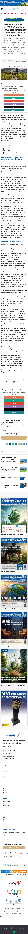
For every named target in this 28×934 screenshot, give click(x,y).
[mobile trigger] (2, 9)
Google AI (14, 101)
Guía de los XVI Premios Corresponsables (11, 727)
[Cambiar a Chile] (8, 13)
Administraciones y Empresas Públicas (11, 19)
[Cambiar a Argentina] (1, 13)
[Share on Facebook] (5, 60)
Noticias (7, 18)
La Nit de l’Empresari (17, 263)
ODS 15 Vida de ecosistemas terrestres (14, 21)
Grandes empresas (19, 18)
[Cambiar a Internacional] (25, 13)
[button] (9, 60)
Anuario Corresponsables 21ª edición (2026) (12, 534)
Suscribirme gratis (14, 438)
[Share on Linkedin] (16, 444)
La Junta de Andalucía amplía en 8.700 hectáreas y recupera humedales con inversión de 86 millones (9, 469)
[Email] (19, 444)
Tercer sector (20, 19)
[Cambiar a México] (18, 13)
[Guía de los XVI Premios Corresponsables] (14, 708)
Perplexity (14, 110)
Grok (14, 107)
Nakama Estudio (10, 910)
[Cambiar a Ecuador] (15, 13)
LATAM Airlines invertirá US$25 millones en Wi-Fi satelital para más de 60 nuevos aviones (9, 461)
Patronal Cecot (6, 265)
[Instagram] (15, 854)
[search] (22, 9)
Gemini (14, 104)
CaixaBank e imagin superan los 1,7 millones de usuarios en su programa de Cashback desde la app (9, 485)
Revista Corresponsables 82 (8, 646)
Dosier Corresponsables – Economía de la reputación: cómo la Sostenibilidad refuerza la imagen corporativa (13, 685)
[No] (26, 929)
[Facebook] (5, 854)
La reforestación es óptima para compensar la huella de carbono (13, 149)
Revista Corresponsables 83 (8, 608)
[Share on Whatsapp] (13, 444)
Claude (14, 95)
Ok (14, 931)
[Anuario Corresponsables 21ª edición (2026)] (14, 515)
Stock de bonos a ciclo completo (11, 152)
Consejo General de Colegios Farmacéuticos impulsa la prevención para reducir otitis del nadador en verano (9, 477)
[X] (10, 854)
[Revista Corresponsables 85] (14, 554)
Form (1, 916)
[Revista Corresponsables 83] (14, 591)
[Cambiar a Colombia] (12, 13)
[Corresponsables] (14, 8)
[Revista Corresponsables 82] (14, 628)
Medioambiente (12, 18)
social (19, 357)
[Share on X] (7, 60)
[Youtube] (21, 854)
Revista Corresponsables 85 (8, 571)
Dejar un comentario (21, 451)
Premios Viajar (19, 265)
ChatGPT (14, 98)
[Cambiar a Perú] (22, 13)
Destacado (22, 477)
